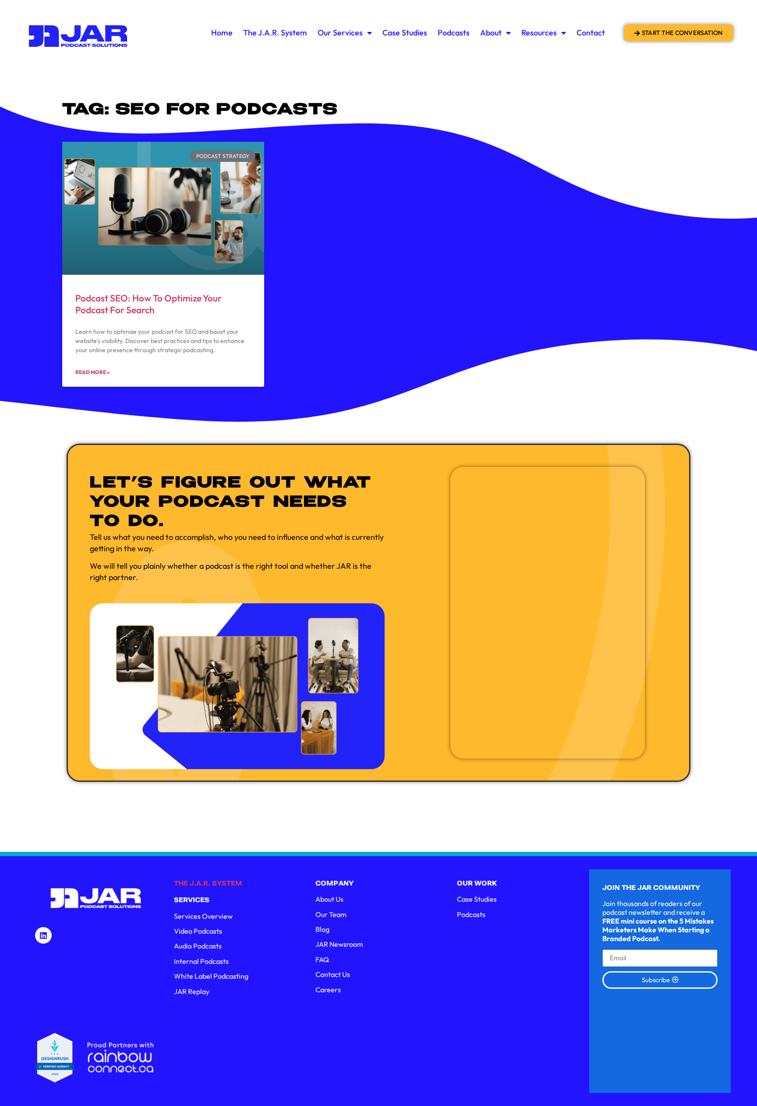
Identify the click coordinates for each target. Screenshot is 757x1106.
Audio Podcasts (198, 946)
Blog (322, 929)
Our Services (340, 33)
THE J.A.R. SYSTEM (208, 883)
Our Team (331, 914)
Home (222, 33)
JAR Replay (191, 991)
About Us (329, 899)
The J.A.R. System (275, 33)
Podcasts (454, 33)
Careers (328, 989)
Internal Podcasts (201, 961)
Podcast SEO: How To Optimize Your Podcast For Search (148, 303)
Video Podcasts (198, 931)
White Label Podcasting (211, 976)
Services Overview (203, 916)
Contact (591, 33)
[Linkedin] (43, 935)
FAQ (322, 959)
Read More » (92, 372)
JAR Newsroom (339, 944)
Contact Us (332, 974)
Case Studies (404, 33)
